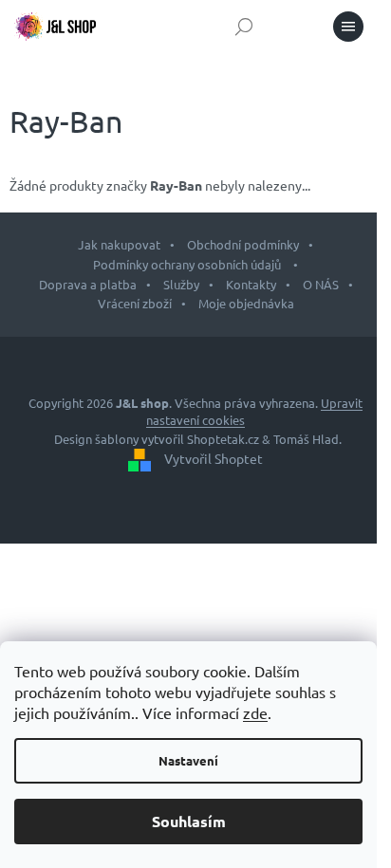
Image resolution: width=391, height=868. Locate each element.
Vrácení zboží (135, 303)
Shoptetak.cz (223, 439)
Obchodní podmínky (243, 244)
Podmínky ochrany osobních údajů (188, 264)
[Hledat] (244, 27)
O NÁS (321, 284)
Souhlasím (189, 821)
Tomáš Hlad (306, 439)
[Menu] (348, 27)
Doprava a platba (88, 284)
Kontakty (251, 284)
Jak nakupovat (119, 244)
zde (255, 712)
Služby (181, 284)
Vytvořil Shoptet (213, 458)
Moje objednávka (246, 303)
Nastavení (188, 760)
